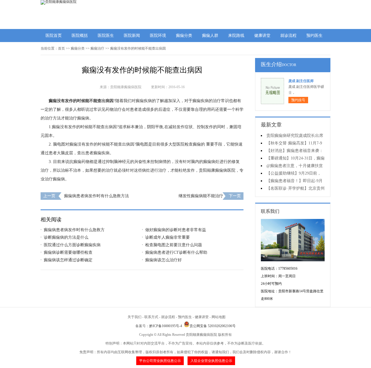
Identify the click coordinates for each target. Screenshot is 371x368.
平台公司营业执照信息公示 (160, 361)
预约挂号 (298, 100)
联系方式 (151, 317)
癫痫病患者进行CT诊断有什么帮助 (176, 252)
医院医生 (106, 35)
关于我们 (134, 317)
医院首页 (54, 35)
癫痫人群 (210, 35)
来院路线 (236, 35)
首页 (61, 48)
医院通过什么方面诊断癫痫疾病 (72, 245)
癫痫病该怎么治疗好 (163, 260)
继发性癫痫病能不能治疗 (201, 196)
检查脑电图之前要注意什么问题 (173, 245)
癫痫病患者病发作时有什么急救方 (74, 230)
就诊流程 (288, 35)
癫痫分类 (184, 35)
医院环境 (158, 35)
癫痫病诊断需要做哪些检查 (68, 252)
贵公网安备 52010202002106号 (213, 326)
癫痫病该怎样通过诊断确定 (68, 260)
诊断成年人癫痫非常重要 (167, 237)
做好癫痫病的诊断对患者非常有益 (175, 230)
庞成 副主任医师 (301, 81)
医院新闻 (132, 35)
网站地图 (218, 317)
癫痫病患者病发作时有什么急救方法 (96, 196)
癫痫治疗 (97, 48)
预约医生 (314, 35)
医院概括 (80, 35)
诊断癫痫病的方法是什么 (66, 237)
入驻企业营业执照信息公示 (211, 361)
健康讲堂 (262, 35)
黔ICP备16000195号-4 (165, 326)
